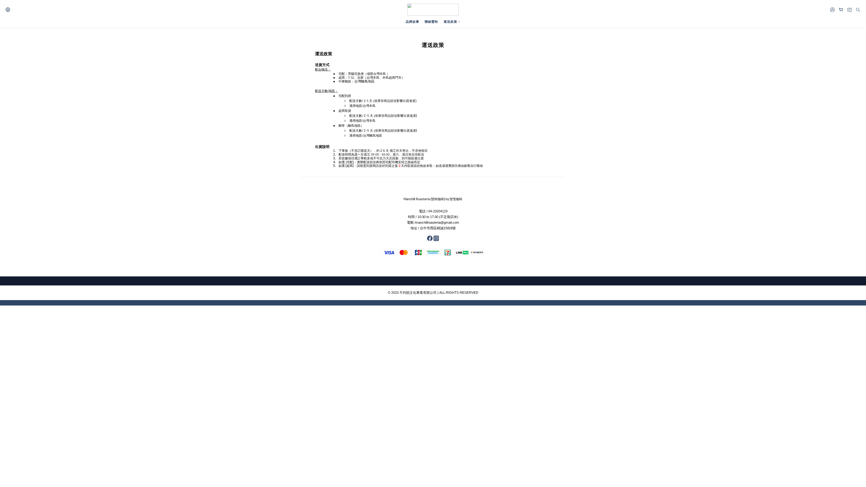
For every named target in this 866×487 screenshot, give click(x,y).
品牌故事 (412, 21)
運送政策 (450, 21)
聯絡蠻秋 (431, 21)
